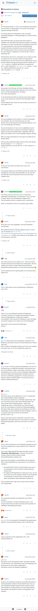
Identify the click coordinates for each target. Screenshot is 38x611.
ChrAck (6, 556)
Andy (5, 284)
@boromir (4, 341)
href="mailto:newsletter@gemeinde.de (12, 233)
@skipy (3, 287)
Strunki (6, 21)
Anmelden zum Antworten (29, 15)
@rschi (3, 366)
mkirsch (6, 495)
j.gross (6, 441)
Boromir (6, 307)
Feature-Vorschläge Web (11, 12)
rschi (5, 337)
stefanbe (6, 391)
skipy (5, 258)
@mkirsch (4, 520)
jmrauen (6, 85)
